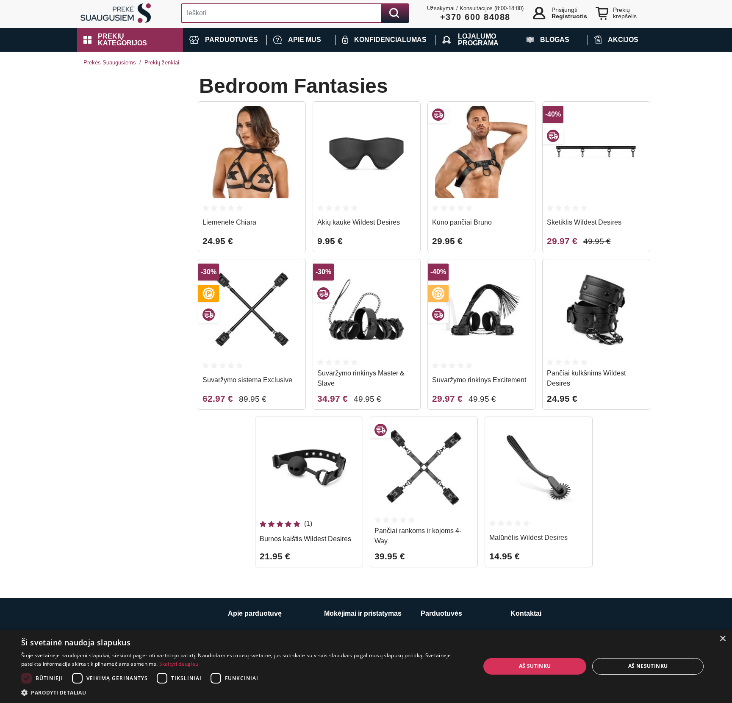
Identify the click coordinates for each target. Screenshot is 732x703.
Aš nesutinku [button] (648, 666)
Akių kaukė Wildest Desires (358, 222)
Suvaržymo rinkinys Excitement (479, 379)
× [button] (722, 639)
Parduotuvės (441, 613)
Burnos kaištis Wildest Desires (305, 538)
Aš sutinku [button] (535, 666)
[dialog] (366, 666)
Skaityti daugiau (179, 663)
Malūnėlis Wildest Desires (528, 537)
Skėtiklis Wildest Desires (584, 222)
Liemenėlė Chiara (229, 222)
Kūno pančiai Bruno (462, 222)
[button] (130, 40)
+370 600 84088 (475, 17)
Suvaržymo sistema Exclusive (247, 379)
